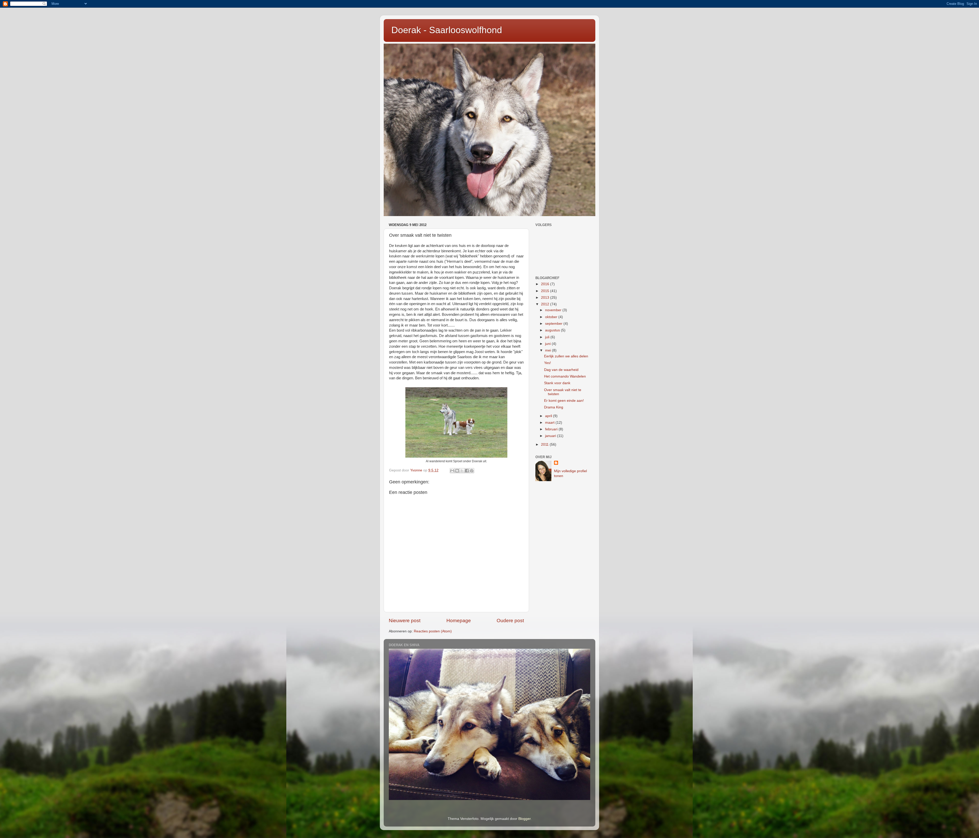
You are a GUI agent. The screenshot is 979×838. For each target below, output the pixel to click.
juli (547, 337)
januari (551, 436)
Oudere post (510, 620)
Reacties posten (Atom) (433, 631)
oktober (551, 317)
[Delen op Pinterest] (471, 470)
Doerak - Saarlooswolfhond (446, 30)
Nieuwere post (404, 620)
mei (548, 350)
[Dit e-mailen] (452, 470)
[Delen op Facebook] (466, 470)
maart (550, 422)
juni (548, 344)
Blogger (524, 819)
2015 (545, 291)
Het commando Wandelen (565, 376)
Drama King (553, 407)
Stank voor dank (557, 383)
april (549, 416)
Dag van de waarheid (561, 370)
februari (552, 429)
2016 (545, 284)
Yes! (547, 363)
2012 (545, 304)
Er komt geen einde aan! (564, 401)
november (553, 310)
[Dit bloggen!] (457, 470)
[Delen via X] (462, 470)
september (554, 324)
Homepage (458, 620)
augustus (553, 330)
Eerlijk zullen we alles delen (566, 356)
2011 (545, 444)
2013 (545, 297)
